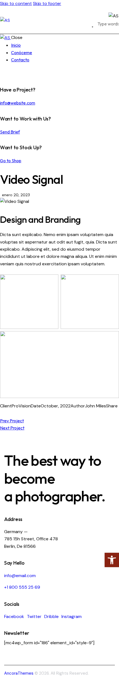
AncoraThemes (18, 673)
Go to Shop (10, 160)
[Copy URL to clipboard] (24, 413)
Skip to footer (47, 3)
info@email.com (20, 575)
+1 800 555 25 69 (22, 587)
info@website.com (17, 103)
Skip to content (16, 3)
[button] (112, 560)
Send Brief (10, 132)
